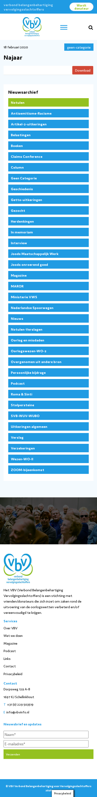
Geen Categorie (24, 178)
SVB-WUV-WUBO (25, 415)
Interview (19, 242)
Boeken (17, 145)
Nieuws (17, 318)
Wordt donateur (81, 6)
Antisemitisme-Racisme (31, 113)
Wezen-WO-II (22, 459)
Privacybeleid (13, 674)
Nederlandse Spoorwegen (32, 307)
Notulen (17, 102)
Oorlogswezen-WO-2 (28, 350)
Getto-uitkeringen (26, 199)
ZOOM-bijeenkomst (27, 469)
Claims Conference (26, 156)
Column (17, 167)
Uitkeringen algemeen (29, 426)
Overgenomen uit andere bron (36, 361)
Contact (10, 666)
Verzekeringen (23, 448)
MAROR (17, 286)
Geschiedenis (22, 188)
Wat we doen (13, 635)
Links (7, 658)
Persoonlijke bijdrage (28, 372)
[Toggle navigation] (63, 26)
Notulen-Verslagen (26, 329)
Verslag (17, 437)
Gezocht (18, 210)
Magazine (19, 275)
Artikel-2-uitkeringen (29, 124)
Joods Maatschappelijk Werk (34, 253)
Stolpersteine (22, 404)
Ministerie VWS (24, 296)
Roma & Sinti (21, 394)
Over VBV (10, 628)
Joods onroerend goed (29, 264)
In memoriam (22, 232)
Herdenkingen (22, 221)
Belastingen (21, 134)
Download (82, 70)
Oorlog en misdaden (27, 340)
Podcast (18, 383)
